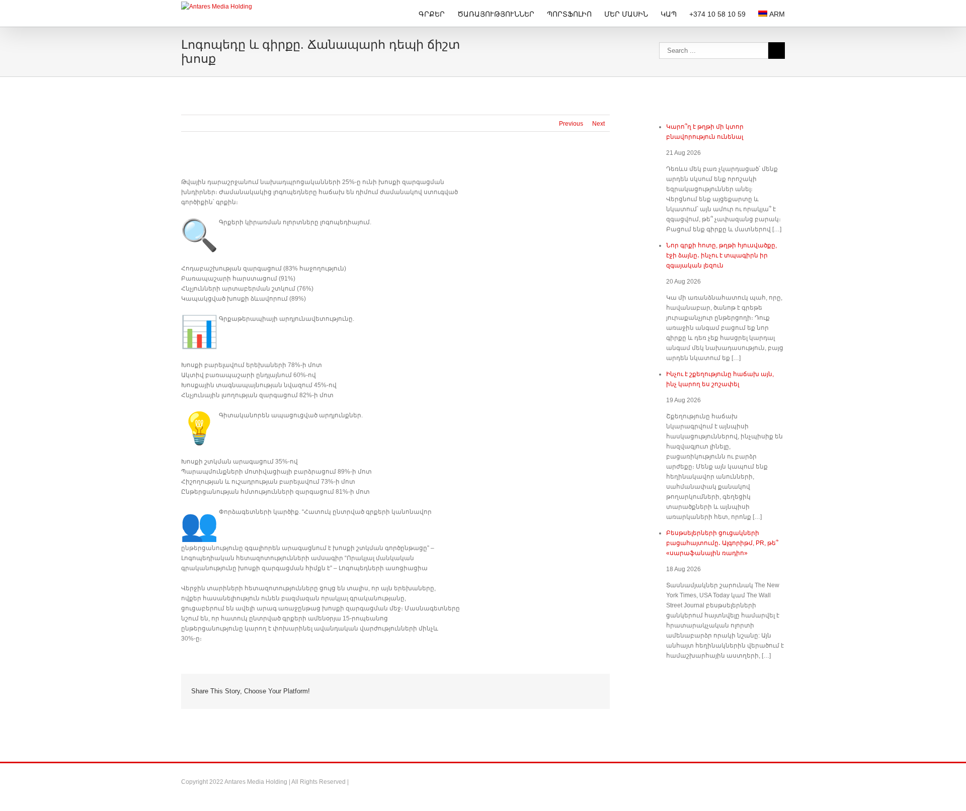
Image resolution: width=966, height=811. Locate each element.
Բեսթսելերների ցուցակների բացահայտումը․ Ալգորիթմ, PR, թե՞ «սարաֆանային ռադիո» (722, 543)
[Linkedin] (554, 691)
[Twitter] (490, 691)
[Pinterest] (506, 691)
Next (598, 123)
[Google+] (538, 691)
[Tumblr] (522, 691)
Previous (571, 123)
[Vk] (587, 691)
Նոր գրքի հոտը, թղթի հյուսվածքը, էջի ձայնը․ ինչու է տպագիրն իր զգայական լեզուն (721, 255)
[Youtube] (782, 782)
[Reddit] (571, 691)
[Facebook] (474, 691)
